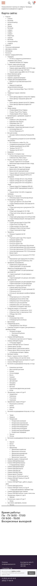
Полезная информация (12, 47)
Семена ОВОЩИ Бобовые (16, 466)
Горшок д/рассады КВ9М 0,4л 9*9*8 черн (22, 68)
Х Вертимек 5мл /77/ (16, 123)
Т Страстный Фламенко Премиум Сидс (21, 489)
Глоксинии (13, 398)
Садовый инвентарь (14, 76)
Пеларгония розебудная (19, 428)
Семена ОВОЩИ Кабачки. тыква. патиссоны (21, 493)
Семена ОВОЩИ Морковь (16, 337)
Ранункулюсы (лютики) (16, 404)
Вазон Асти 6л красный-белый (19, 171)
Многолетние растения (17, 369)
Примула (12, 417)
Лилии (11, 501)
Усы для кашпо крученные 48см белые (22, 245)
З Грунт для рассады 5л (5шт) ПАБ (20, 222)
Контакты (8, 53)
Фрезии (12, 497)
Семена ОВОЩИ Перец (15, 472)
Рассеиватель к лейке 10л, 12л (19, 142)
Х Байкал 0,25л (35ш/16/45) (18, 119)
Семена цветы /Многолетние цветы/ (19, 350)
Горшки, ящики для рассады (16, 64)
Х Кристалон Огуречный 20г (18, 264)
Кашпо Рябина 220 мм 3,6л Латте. (20, 358)
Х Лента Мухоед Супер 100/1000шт (20, 156)
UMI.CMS (23, 566)
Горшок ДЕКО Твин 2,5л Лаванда (20, 167)
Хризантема (13, 447)
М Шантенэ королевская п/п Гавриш (21, 339)
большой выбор (12, 22)
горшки (10, 38)
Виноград (15, 335)
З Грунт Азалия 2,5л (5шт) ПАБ (19, 226)
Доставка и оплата (11, 49)
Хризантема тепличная (19, 451)
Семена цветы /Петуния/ (15, 474)
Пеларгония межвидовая (19, 427)
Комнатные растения (16, 367)
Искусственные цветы (14, 74)
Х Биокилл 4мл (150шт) (16, 121)
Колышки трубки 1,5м (16, 243)
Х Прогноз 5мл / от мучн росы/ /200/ (21, 310)
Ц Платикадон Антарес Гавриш (19, 352)
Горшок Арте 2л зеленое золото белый (22, 173)
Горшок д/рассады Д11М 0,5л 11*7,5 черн (22, 72)
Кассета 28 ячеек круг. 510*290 (19, 70)
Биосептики (11, 322)
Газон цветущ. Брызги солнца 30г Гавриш (22, 97)
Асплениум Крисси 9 (16, 129)
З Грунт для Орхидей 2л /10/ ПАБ (19, 211)
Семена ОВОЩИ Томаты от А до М (18, 478)
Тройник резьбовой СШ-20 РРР (19, 146)
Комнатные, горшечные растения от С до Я (21, 360)
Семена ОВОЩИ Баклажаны (16, 463)
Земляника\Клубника (18, 333)
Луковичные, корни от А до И (17, 392)
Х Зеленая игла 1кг (15, 291)
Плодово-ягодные (15, 331)
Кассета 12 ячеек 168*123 (17, 66)
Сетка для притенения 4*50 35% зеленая (22, 247)
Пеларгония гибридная (19, 432)
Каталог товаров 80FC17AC (14, 55)
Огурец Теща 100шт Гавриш (18, 112)
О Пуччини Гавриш (15, 343)
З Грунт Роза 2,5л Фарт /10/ (18, 224)
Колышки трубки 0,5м (16, 240)
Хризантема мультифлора (19, 453)
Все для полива (12, 133)
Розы (11, 409)
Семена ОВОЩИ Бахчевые (16, 461)
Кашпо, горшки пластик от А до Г (18, 160)
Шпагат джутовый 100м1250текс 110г (21, 261)
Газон (9, 95)
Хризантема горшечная (19, 457)
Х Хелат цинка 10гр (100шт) (18, 287)
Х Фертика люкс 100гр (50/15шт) (19, 301)
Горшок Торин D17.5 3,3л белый (19, 161)
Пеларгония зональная (19, 421)
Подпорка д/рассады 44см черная (20, 238)
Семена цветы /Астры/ (14, 346)
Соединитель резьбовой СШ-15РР (20, 144)
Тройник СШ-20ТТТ (16, 148)
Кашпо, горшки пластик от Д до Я (18, 356)
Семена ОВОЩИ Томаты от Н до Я (18, 488)
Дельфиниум (13, 381)
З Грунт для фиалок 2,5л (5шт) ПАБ (20, 201)
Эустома (12, 446)
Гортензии (13, 400)
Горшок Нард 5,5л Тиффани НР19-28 (21, 186)
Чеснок (12, 505)
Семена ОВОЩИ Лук (14, 470)
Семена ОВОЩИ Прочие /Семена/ (18, 344)
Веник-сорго (13, 253)
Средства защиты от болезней (17, 308)
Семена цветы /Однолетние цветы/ (18, 348)
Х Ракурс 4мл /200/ (15, 314)
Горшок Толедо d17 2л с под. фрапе (21, 181)
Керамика (11, 152)
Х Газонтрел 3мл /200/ (16, 318)
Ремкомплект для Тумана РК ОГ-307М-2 (22, 259)
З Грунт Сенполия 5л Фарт (18, 230)
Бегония (12, 386)
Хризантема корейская (19, 449)
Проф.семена (12, 108)
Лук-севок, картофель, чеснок (17, 503)
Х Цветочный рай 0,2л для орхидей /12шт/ (22, 282)
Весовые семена (13, 354)
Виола (11, 375)
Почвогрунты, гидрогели (15, 200)
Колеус (12, 371)
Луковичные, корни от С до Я (16, 495)
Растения (10, 20)
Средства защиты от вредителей (18, 459)
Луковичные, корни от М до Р (16, 402)
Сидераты (11, 57)
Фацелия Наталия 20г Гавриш (19, 62)
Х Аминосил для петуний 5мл (18, 303)
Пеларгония (13, 419)
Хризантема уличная (18, 455)
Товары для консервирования (17, 79)
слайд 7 (10, 32)
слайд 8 (10, 34)
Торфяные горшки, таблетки (16, 93)
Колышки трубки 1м (15, 242)
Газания (12, 377)
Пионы (12, 405)
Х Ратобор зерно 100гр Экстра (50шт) (21, 198)
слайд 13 (10, 43)
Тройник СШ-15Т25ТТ (16, 150)
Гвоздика (12, 383)
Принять (31, 573)
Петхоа (12, 436)
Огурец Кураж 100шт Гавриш (18, 110)
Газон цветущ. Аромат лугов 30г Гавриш (22, 102)
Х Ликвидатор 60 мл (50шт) (18, 320)
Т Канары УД (13, 480)
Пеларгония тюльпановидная (21, 430)
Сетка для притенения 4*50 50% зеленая (22, 249)
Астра (11, 390)
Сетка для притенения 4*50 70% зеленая (22, 251)
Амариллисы (13, 394)
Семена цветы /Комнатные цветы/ (18, 476)
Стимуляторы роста (13, 323)
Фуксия (12, 442)
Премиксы (11, 232)
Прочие (10, 236)
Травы (11, 415)
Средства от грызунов (14, 196)
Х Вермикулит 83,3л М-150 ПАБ (19, 299)
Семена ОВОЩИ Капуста (15, 468)
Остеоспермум (14, 373)
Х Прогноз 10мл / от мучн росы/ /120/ (21, 312)
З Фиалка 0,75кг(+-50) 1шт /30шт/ (20, 228)
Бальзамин (13, 379)
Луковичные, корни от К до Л (16, 499)
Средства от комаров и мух (16, 154)
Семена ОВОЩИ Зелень (15, 486)
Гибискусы (13, 396)
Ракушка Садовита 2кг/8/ (17, 234)
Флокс (12, 444)
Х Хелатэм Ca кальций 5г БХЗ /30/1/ (20, 306)
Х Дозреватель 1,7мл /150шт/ (18, 325)
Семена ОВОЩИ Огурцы (15, 341)
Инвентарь (11, 36)
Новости (8, 45)
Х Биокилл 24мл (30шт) (17, 125)
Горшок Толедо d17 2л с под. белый (21, 179)
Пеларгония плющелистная (20, 425)
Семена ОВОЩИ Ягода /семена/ (18, 491)
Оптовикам (8, 51)
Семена (10, 18)
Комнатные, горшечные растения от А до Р (21, 127)
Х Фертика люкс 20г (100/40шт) (19, 304)
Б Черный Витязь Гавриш (17, 465)
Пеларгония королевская (20, 423)
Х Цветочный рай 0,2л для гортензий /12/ (22, 289)
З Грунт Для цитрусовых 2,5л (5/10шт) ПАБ (22, 217)
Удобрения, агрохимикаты (16, 262)
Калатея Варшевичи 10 (17, 131)
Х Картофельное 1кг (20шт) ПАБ (19, 297)
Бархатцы (12, 384)
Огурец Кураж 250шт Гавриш (19, 114)
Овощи (10, 26)
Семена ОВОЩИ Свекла (15, 362)
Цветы (9, 24)
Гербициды (11, 316)
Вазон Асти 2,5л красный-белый (19, 169)
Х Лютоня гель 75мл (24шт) (18, 158)
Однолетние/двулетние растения (20, 388)
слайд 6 (10, 30)
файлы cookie (16, 571)
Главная (7, 17)
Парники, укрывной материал (16, 78)
